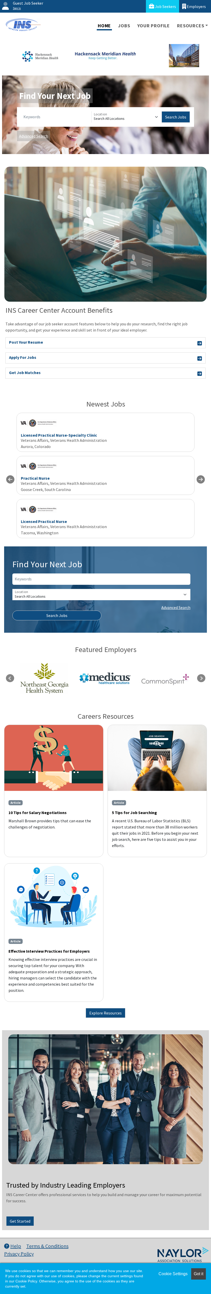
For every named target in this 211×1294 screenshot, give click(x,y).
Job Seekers (165, 6)
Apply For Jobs (22, 357)
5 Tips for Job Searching (134, 812)
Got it (198, 1274)
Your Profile (153, 26)
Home (104, 26)
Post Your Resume (26, 342)
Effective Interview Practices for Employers (49, 951)
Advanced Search (33, 136)
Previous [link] (10, 678)
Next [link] (201, 678)
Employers (196, 6)
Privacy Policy (19, 1253)
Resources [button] (190, 26)
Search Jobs (175, 117)
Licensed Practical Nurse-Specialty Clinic (59, 435)
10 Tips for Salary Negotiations (37, 812)
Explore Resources (105, 1013)
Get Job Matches (25, 372)
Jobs (124, 26)
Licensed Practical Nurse (44, 521)
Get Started (20, 1221)
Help (15, 1246)
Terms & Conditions (47, 1246)
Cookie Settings (173, 1274)
